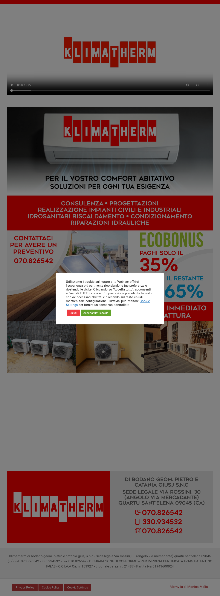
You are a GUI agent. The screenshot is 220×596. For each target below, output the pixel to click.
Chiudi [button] (73, 313)
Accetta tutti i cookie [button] (95, 313)
